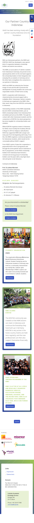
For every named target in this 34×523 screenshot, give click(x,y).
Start (3, 10)
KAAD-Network (10, 10)
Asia (17, 10)
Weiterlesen (10, 344)
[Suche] (32, 17)
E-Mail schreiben (11, 210)
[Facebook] (32, 34)
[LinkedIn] (32, 31)
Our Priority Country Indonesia (12, 12)
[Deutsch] (32, 20)
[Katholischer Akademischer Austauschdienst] (4, 5)
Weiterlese (10, 278)
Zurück (17, 422)
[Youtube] (32, 37)
